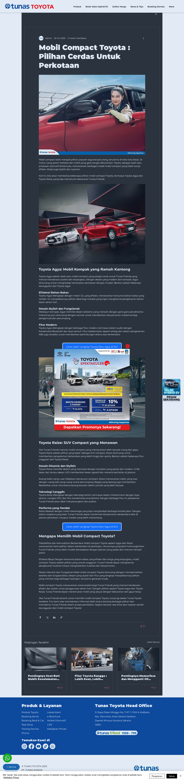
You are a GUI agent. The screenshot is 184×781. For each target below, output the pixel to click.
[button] (127, 346)
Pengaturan (157, 776)
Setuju (172, 776)
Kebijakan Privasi (11, 777)
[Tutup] (180, 776)
